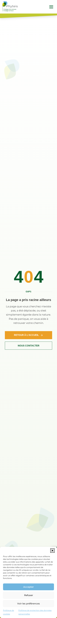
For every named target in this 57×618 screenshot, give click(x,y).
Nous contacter (28, 345)
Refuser (28, 595)
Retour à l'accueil (26, 335)
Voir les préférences (28, 603)
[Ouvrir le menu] (51, 6)
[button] (52, 550)
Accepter (28, 586)
